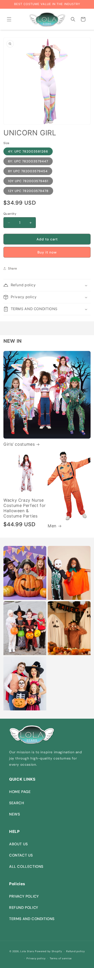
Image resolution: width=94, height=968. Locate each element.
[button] (9, 19)
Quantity (9, 214)
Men (52, 525)
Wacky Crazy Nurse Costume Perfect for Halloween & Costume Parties (24, 508)
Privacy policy (35, 958)
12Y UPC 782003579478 (28, 191)
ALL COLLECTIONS (26, 866)
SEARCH (16, 803)
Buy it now (47, 252)
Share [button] (12, 268)
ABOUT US (18, 844)
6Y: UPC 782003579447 (28, 161)
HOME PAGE (20, 791)
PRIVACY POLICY (24, 896)
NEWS (14, 814)
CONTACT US (21, 855)
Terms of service (61, 958)
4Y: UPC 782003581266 (28, 151)
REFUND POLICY (23, 907)
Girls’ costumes (19, 444)
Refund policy (75, 951)
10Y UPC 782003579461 (28, 181)
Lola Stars (27, 951)
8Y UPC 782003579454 (28, 171)
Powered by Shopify (48, 951)
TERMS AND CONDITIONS (32, 918)
